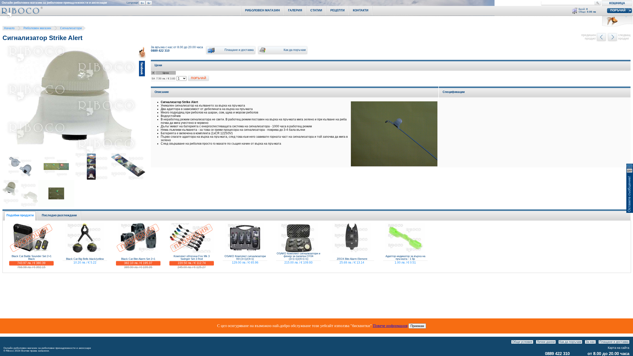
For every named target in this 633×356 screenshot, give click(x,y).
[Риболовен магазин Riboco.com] (21, 17)
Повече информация (390, 326)
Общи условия (522, 342)
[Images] (630, 342)
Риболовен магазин (37, 28)
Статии (316, 10)
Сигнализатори (71, 28)
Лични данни (546, 342)
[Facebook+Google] (142, 100)
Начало (9, 28)
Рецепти (337, 10)
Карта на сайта (618, 348)
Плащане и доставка (614, 342)
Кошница (617, 3)
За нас (590, 342)
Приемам (417, 326)
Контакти (360, 10)
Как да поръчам (570, 342)
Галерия (295, 10)
